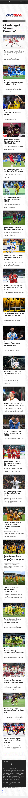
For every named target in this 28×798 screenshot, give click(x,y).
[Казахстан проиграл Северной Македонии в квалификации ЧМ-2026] (14, 194)
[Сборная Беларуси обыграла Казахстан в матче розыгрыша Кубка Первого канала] (14, 458)
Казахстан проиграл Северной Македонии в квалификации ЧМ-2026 (12, 199)
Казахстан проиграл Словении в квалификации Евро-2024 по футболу (13, 493)
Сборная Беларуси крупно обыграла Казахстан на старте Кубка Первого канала (14, 53)
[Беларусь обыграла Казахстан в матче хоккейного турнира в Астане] (14, 400)
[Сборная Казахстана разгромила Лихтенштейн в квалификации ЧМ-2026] (14, 108)
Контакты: (5, 761)
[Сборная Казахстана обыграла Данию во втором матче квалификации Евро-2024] (14, 616)
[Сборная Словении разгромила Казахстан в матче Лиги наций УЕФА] (14, 369)
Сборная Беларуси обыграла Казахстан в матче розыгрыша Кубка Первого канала (12, 463)
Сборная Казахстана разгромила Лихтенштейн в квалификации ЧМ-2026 (13, 113)
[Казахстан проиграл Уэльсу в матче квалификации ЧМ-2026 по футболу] (14, 166)
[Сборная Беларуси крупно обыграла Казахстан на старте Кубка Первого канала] (14, 48)
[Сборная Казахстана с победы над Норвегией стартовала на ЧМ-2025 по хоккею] (14, 252)
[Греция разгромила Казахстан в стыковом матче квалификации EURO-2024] (14, 428)
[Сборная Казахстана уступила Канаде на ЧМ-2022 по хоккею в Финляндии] (14, 736)
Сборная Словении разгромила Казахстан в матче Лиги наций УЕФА (12, 374)
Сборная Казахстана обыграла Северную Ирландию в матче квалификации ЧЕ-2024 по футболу (14, 558)
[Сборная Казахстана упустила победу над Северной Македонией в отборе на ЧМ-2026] (14, 78)
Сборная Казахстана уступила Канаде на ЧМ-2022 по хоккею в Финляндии (13, 740)
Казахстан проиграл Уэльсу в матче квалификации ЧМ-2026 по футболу (14, 170)
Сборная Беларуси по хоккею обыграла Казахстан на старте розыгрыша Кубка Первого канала (13, 681)
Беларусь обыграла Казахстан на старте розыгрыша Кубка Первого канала (13, 287)
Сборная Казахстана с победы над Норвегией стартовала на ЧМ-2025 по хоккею (13, 257)
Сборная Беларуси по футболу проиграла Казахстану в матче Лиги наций (14, 711)
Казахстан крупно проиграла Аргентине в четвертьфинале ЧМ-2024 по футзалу (12, 344)
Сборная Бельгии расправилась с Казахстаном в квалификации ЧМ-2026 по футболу (13, 141)
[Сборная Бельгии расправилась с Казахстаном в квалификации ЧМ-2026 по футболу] (14, 136)
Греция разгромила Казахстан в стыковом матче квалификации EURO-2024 (13, 433)
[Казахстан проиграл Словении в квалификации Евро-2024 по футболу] (14, 488)
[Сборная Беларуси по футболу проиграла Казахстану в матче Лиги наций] (14, 706)
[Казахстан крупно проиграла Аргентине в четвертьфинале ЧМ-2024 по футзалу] (14, 339)
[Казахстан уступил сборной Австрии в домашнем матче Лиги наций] (14, 311)
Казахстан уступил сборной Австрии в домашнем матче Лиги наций (14, 315)
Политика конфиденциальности (11, 763)
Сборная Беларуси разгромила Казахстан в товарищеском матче (13, 228)
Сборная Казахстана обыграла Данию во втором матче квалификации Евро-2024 (12, 621)
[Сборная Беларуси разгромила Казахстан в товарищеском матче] (14, 224)
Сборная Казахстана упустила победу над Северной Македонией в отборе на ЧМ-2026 (13, 83)
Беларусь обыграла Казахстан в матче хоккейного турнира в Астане (14, 404)
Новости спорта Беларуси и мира (11, 764)
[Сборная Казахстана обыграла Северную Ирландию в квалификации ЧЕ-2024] (14, 585)
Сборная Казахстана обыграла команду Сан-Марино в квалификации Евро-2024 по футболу (12, 525)
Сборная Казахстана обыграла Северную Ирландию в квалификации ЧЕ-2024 (12, 589)
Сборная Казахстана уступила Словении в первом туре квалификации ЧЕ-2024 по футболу (14, 651)
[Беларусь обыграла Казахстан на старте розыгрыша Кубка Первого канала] (14, 282)
